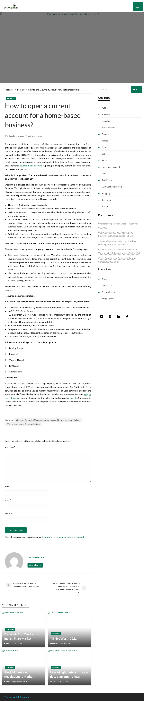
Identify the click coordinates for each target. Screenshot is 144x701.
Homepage (9, 90)
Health (105, 160)
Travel (105, 206)
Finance (105, 134)
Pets (104, 173)
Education (106, 121)
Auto (104, 107)
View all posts (35, 565)
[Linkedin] (119, 316)
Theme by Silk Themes (16, 696)
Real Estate (107, 180)
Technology (107, 200)
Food (104, 147)
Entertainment (108, 127)
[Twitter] (127, 316)
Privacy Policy (108, 292)
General (105, 153)
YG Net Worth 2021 (63, 638)
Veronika (54, 643)
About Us (106, 279)
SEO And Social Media (112, 186)
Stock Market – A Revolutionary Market (19, 674)
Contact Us (107, 285)
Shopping (106, 193)
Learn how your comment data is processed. (63, 537)
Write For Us (108, 298)
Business (20, 90)
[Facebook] (102, 316)
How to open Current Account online (23, 423)
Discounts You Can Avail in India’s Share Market (21, 636)
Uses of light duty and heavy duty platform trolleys (69, 674)
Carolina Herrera (16, 136)
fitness (105, 140)
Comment (10, 447)
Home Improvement (111, 167)
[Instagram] (111, 316)
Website (9, 513)
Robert (7, 643)
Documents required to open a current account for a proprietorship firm (48, 419)
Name (8, 486)
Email (8, 500)
